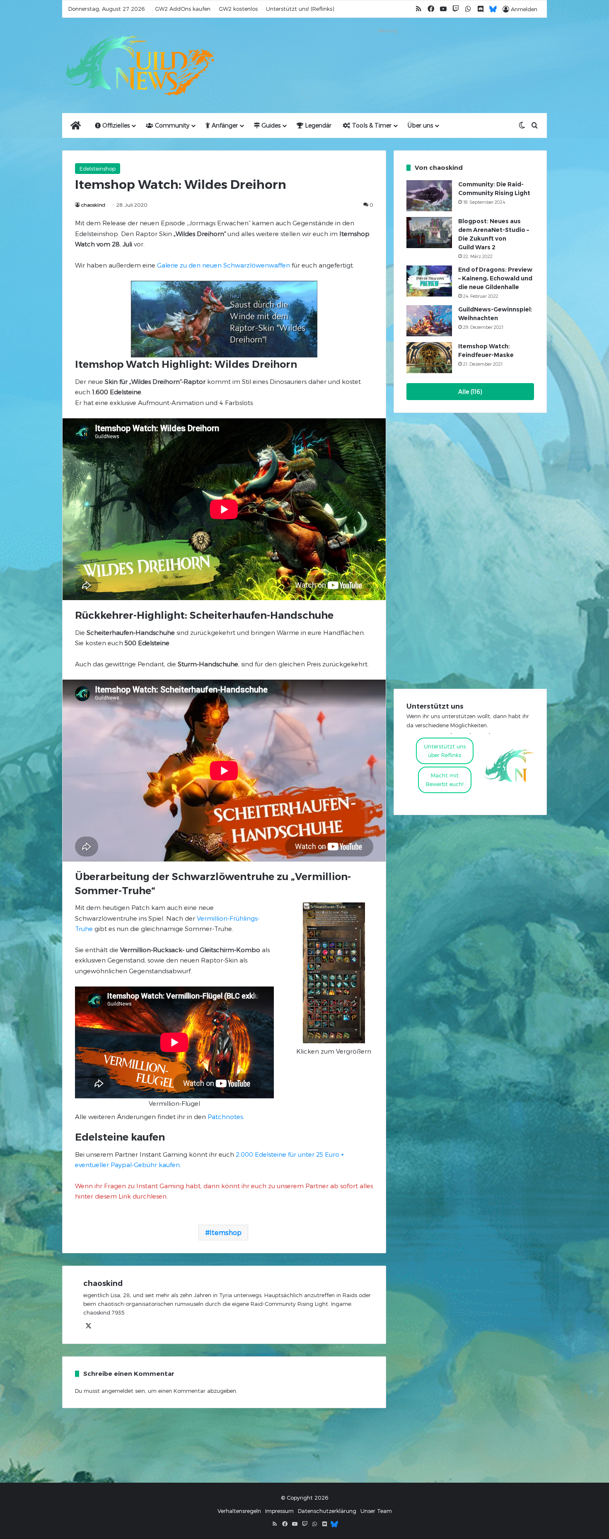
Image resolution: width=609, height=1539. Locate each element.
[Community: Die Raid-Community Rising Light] (429, 195)
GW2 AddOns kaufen (182, 8)
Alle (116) (470, 391)
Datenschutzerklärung (327, 1511)
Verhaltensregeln (239, 1511)
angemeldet (117, 1390)
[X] (88, 1326)
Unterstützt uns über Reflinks (445, 750)
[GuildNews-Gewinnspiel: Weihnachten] (429, 320)
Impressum (279, 1511)
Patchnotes (225, 1116)
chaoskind (93, 204)
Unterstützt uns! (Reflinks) (300, 8)
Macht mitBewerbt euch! (445, 779)
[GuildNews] (138, 65)
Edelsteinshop (98, 168)
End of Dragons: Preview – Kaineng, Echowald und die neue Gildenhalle (495, 278)
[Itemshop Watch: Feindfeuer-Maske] (429, 357)
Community (171, 125)
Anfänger (224, 125)
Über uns (420, 125)
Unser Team (376, 1511)
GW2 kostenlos (238, 8)
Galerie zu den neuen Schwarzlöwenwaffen (223, 265)
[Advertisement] (387, 54)
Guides (270, 125)
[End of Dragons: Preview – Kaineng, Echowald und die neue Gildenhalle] (429, 281)
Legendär (317, 125)
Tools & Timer (371, 125)
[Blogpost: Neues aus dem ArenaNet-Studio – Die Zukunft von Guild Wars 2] (429, 232)
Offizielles (115, 125)
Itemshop (226, 1232)
